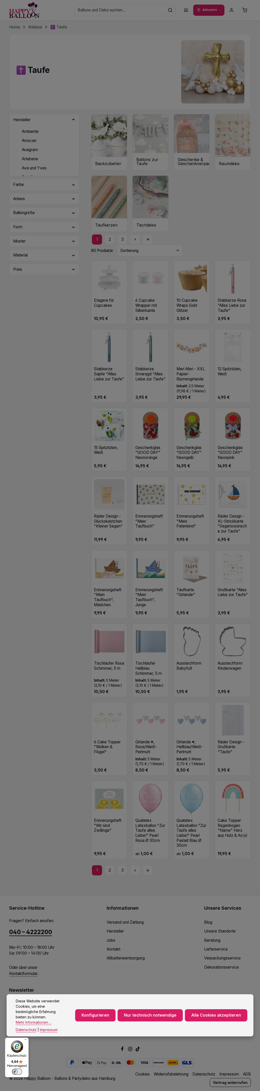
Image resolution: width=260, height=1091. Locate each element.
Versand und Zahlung (125, 922)
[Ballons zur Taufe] (150, 142)
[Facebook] (123, 1050)
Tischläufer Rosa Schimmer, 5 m (109, 666)
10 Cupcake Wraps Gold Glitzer (187, 305)
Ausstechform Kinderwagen (230, 666)
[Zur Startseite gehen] (24, 10)
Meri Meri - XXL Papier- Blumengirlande (190, 373)
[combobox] (120, 10)
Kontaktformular (23, 973)
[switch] (17, 1072)
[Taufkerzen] (109, 204)
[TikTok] (137, 1050)
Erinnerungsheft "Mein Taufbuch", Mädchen (107, 597)
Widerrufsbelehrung (171, 1074)
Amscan (29, 140)
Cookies (142, 1074)
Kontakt (113, 949)
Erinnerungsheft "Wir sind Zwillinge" (107, 825)
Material (20, 255)
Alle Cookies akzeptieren (216, 1015)
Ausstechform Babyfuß (188, 666)
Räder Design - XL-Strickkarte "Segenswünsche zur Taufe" (232, 524)
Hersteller (21, 119)
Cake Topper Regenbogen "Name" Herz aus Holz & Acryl (232, 828)
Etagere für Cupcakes (104, 303)
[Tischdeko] (150, 204)
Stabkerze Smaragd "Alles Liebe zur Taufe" (150, 373)
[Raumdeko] (233, 142)
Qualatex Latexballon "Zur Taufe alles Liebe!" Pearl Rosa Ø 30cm (150, 830)
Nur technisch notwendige (150, 1015)
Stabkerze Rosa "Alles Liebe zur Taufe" (232, 305)
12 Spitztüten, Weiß (230, 371)
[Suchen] (170, 10)
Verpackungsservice (222, 958)
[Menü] (186, 10)
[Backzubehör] (109, 142)
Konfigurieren (95, 1015)
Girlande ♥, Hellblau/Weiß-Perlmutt (189, 747)
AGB (247, 1074)
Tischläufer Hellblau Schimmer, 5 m (148, 668)
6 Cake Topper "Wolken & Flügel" (107, 747)
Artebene (30, 158)
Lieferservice (216, 949)
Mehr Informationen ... (34, 1022)
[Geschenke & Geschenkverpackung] (191, 142)
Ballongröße (24, 212)
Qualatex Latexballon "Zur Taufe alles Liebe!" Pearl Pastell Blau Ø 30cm (191, 833)
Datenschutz (203, 1074)
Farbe (18, 184)
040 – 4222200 (30, 931)
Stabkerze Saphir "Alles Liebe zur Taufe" (109, 373)
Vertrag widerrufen (230, 1082)
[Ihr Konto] (231, 10)
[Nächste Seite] (135, 239)
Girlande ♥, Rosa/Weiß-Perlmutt (146, 747)
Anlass (19, 198)
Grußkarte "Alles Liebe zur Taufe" (233, 592)
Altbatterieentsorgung (126, 958)
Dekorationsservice (221, 967)
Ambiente (30, 131)
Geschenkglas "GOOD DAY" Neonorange (147, 452)
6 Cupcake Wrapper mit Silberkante (146, 305)
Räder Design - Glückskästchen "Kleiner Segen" (108, 521)
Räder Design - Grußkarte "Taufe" (231, 747)
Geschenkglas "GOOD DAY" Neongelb (189, 452)
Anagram (30, 149)
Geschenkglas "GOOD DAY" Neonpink (230, 452)
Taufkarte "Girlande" (185, 592)
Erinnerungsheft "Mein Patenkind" (190, 521)
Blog (208, 922)
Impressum (229, 1074)
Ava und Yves (34, 168)
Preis (17, 269)
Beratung (212, 940)
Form (17, 226)
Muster (19, 241)
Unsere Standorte (220, 931)
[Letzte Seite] (148, 239)
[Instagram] (131, 1050)
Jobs (111, 940)
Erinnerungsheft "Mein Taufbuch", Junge (149, 597)
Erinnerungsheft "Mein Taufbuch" (149, 521)
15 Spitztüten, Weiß (106, 450)
